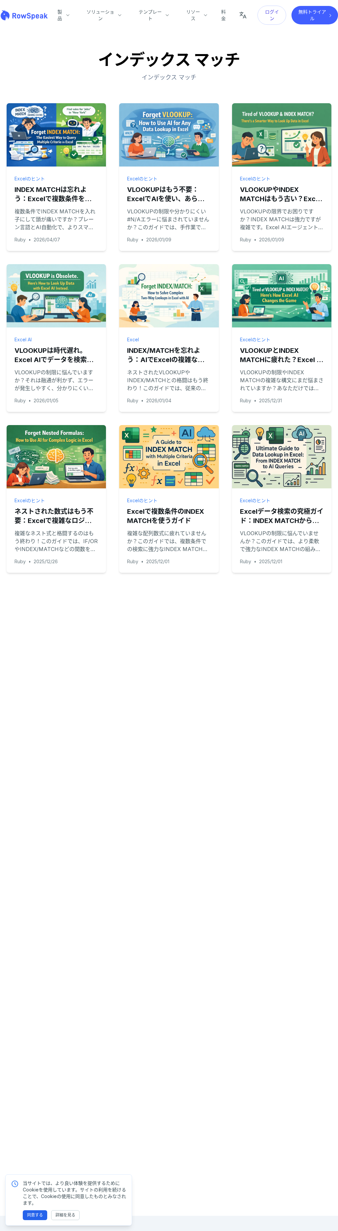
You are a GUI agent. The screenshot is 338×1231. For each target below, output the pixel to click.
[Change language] (243, 15)
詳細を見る (65, 1215)
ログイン (272, 15)
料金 (223, 15)
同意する (35, 1215)
